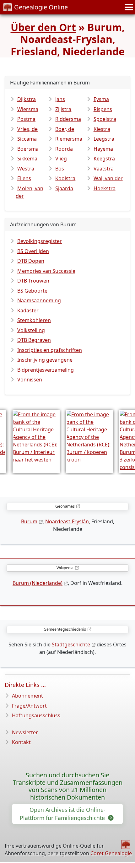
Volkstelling (31, 330)
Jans (60, 99)
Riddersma (68, 119)
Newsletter (25, 732)
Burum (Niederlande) (37, 583)
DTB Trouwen (33, 280)
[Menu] (128, 7)
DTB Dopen (30, 260)
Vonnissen (29, 379)
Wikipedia (65, 567)
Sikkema (27, 158)
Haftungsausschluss (36, 715)
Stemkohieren (34, 320)
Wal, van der (108, 178)
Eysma (101, 99)
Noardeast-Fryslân (67, 521)
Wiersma (27, 109)
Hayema (103, 148)
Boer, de (64, 129)
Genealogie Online (41, 7)
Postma (26, 119)
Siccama (27, 138)
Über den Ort (43, 27)
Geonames (65, 506)
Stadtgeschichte (71, 644)
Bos (59, 168)
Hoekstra (105, 188)
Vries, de (27, 129)
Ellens (24, 178)
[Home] (126, 844)
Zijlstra (63, 109)
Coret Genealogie (111, 853)
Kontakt (21, 742)
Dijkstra (26, 99)
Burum (29, 521)
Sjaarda (64, 188)
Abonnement (27, 695)
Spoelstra (105, 119)
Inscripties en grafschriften (49, 350)
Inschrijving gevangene (45, 359)
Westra (25, 168)
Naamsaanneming (39, 300)
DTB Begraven (34, 340)
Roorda (64, 148)
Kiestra (102, 129)
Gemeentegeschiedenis (65, 629)
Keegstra (104, 158)
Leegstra (104, 138)
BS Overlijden (33, 251)
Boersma (28, 148)
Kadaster (28, 310)
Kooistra (65, 178)
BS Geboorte (32, 290)
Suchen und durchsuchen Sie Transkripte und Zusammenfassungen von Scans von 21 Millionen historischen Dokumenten (67, 786)
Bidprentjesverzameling (45, 369)
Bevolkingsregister (39, 241)
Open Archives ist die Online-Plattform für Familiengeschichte (63, 814)
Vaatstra (104, 168)
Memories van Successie (46, 270)
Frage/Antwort (29, 705)
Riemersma (68, 138)
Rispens (103, 109)
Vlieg (61, 158)
